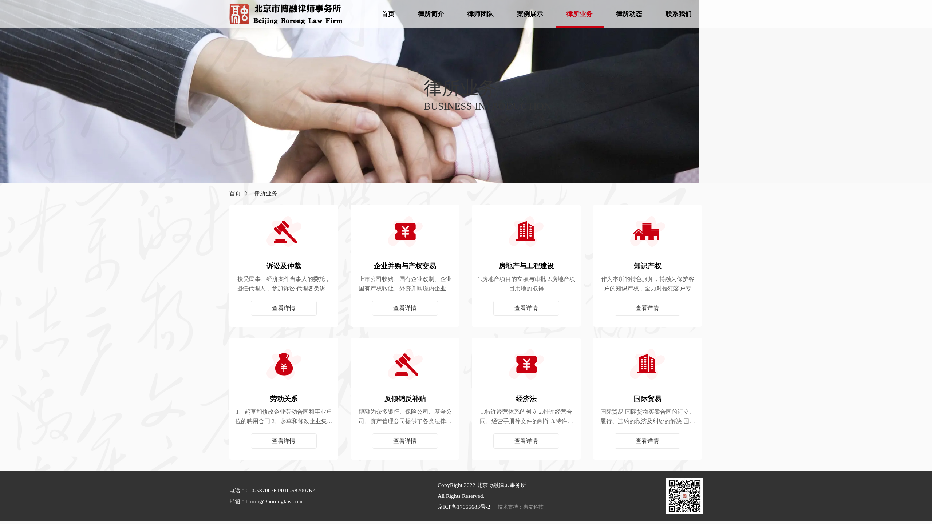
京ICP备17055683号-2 (464, 507)
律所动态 (629, 13)
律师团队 (480, 13)
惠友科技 (533, 507)
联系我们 (679, 13)
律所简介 (431, 13)
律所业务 (579, 13)
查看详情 (283, 308)
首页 (388, 13)
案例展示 (530, 13)
